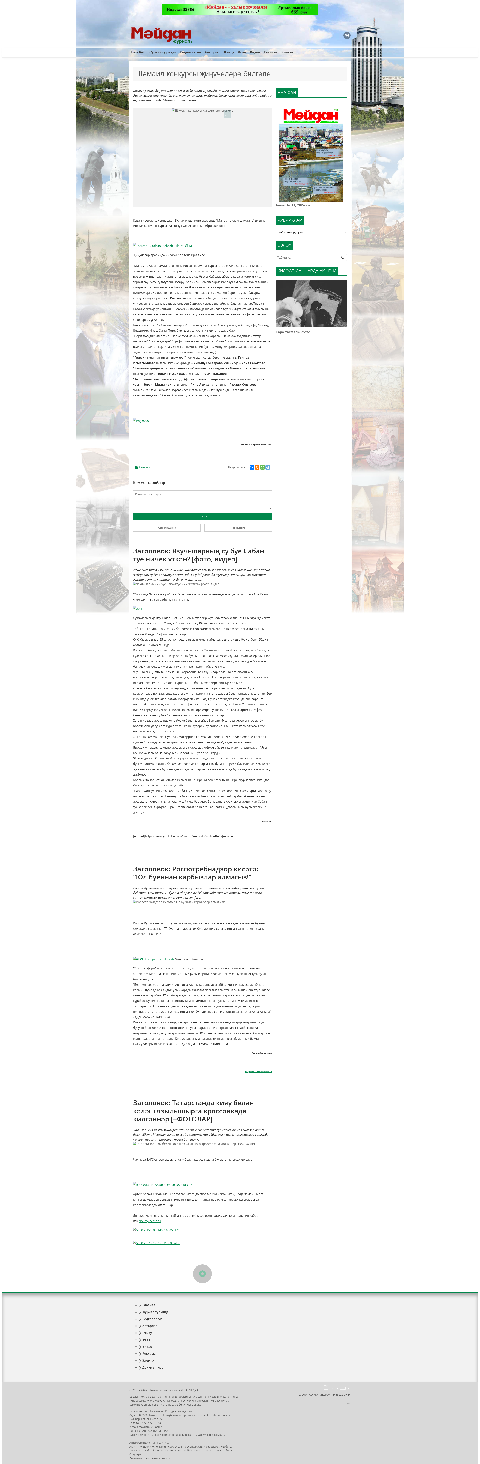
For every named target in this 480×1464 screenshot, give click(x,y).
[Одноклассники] (257, 467)
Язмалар (144, 467)
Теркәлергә (238, 527)
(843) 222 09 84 (341, 1394)
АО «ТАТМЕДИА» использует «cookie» (153, 1446)
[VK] (347, 35)
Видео (255, 52)
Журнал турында (162, 52)
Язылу (229, 52)
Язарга (202, 516)
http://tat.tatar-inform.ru (258, 1071)
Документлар (153, 1367)
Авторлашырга (167, 527)
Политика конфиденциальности (150, 1458)
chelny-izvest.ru (150, 1221)
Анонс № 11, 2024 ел (293, 205)
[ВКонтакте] (252, 467)
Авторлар (212, 52)
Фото (242, 52)
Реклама (271, 52)
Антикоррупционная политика (149, 1442)
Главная (148, 1305)
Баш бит (138, 52)
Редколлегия (190, 52)
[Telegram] (268, 467)
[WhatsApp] (262, 467)
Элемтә (287, 52)
